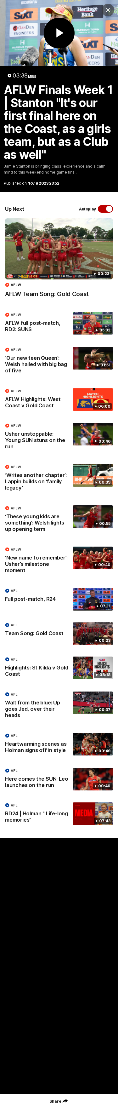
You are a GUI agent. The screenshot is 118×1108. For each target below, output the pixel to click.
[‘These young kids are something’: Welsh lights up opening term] (59, 520)
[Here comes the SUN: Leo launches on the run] (59, 779)
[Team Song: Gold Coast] (59, 633)
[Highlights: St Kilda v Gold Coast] (59, 668)
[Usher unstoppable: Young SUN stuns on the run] (59, 437)
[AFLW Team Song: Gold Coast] (59, 261)
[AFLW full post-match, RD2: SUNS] (59, 323)
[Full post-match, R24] (59, 599)
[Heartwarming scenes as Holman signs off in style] (59, 744)
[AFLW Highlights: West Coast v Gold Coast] (59, 399)
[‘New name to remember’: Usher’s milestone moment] (59, 561)
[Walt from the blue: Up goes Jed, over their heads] (59, 706)
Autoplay (87, 209)
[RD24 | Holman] (59, 814)
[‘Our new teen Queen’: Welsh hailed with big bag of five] (59, 361)
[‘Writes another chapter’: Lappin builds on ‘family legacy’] (59, 478)
